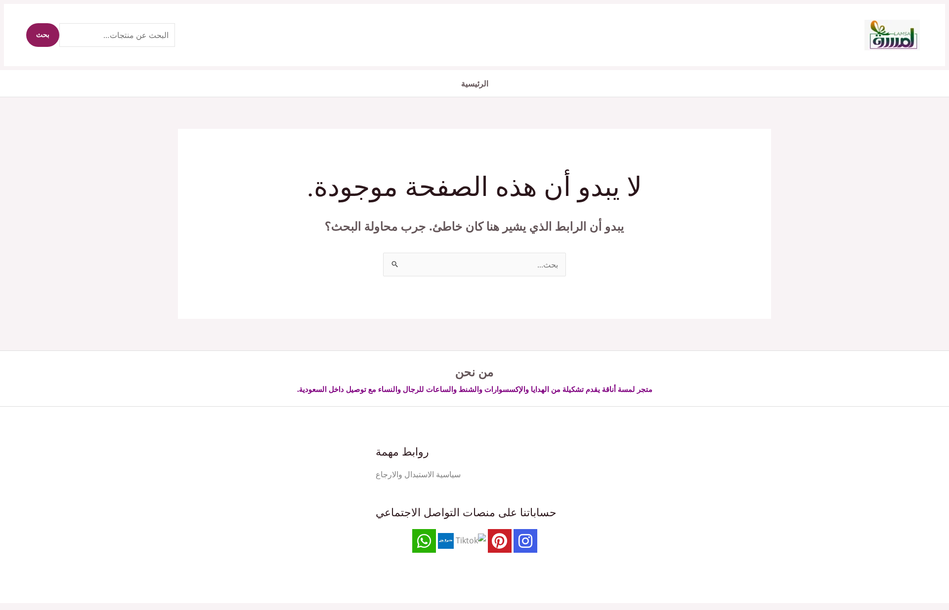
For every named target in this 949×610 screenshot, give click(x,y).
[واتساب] (424, 541)
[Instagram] (525, 541)
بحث (42, 35)
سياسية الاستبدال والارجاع (418, 474)
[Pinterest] (500, 541)
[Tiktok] (471, 540)
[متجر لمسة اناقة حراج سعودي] (446, 540)
